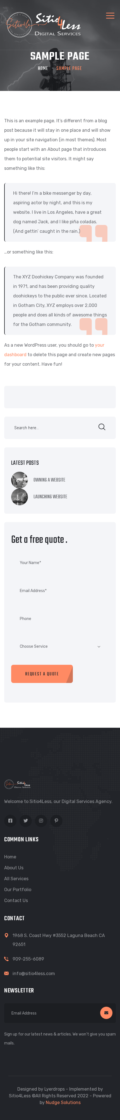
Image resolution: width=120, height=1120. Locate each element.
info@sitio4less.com (34, 973)
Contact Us (16, 900)
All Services (16, 878)
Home (43, 69)
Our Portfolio (17, 889)
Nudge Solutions (63, 1102)
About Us (13, 867)
